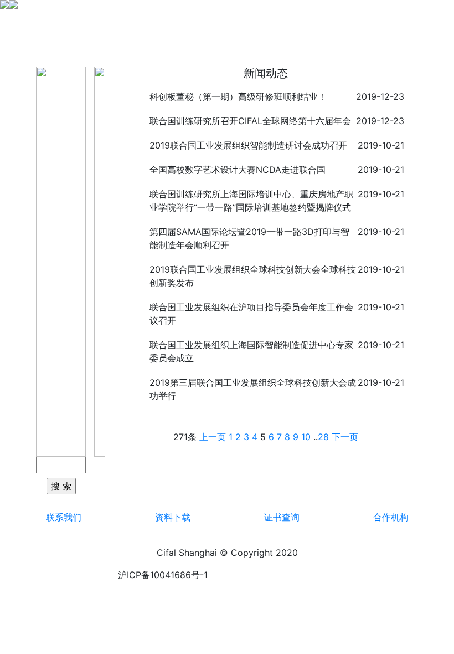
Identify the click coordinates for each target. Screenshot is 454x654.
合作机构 (391, 517)
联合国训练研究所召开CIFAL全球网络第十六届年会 (250, 120)
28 (323, 436)
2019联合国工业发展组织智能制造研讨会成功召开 (248, 145)
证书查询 (282, 517)
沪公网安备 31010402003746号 (272, 574)
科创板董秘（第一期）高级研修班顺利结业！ (238, 96)
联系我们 (63, 517)
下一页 (345, 436)
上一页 (212, 436)
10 (306, 436)
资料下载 (172, 517)
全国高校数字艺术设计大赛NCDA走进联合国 (237, 169)
